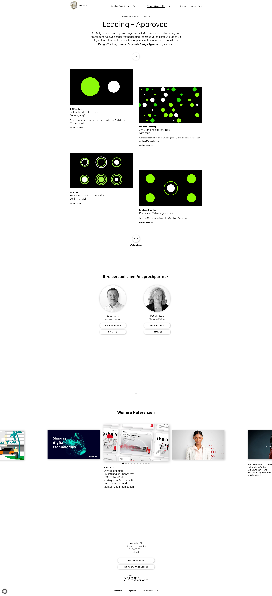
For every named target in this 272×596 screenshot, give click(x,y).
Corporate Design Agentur (143, 44)
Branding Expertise (118, 6)
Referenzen (138, 6)
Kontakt (193, 6)
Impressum (132, 591)
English (200, 6)
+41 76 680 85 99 (113, 325)
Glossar (172, 6)
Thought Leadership (156, 6)
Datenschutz (118, 591)
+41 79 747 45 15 (157, 325)
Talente (183, 6)
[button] (123, 463)
